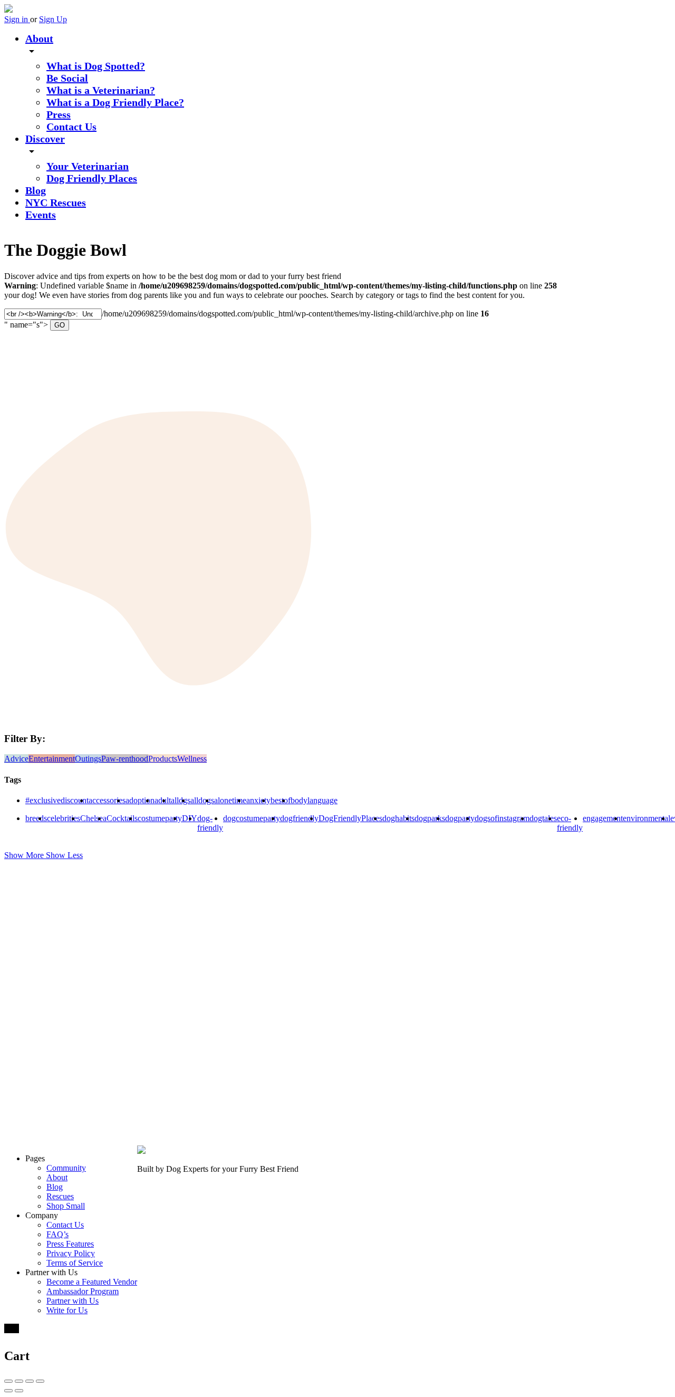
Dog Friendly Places (91, 178)
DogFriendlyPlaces (350, 818)
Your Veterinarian (87, 166)
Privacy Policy (70, 1253)
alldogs (202, 800)
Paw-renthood (124, 758)
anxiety (258, 800)
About (39, 38)
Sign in (17, 19)
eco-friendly (570, 823)
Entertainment (51, 758)
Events (40, 214)
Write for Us (67, 1310)
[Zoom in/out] (40, 1381)
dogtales (543, 818)
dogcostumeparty (251, 818)
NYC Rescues (55, 202)
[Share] (19, 1381)
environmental (646, 818)
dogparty (460, 818)
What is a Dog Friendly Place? (115, 102)
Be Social (67, 78)
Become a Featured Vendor (91, 1281)
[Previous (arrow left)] (8, 1390)
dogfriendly (299, 818)
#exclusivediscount (57, 800)
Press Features (70, 1243)
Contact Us (71, 126)
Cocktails (122, 818)
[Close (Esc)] (8, 1381)
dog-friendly (210, 823)
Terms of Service (74, 1262)
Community (66, 1167)
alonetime (230, 800)
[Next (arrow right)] (19, 1390)
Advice (16, 758)
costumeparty (160, 818)
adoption (140, 800)
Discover (45, 138)
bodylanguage (314, 800)
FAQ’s (57, 1234)
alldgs (180, 800)
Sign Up (53, 19)
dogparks (429, 818)
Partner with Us (72, 1300)
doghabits (398, 818)
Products (162, 758)
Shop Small (65, 1205)
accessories (107, 800)
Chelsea (93, 818)
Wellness (192, 758)
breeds (36, 818)
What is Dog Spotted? (95, 66)
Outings (88, 758)
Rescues (60, 1196)
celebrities (63, 818)
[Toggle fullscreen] (29, 1381)
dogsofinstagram (502, 818)
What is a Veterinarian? (100, 90)
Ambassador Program (82, 1291)
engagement (603, 818)
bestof (281, 800)
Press (58, 114)
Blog (35, 190)
